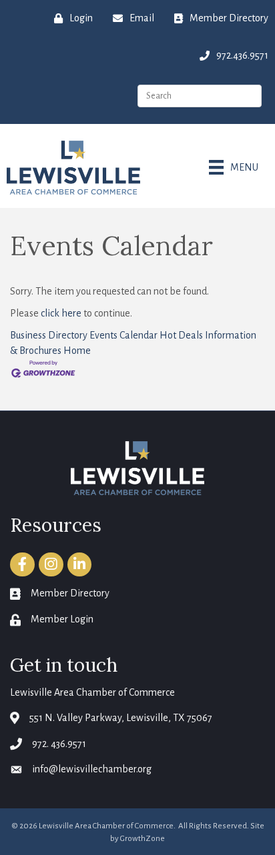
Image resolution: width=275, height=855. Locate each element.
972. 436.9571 (59, 743)
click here (61, 313)
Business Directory (48, 335)
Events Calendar (123, 335)
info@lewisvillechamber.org (92, 769)
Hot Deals (181, 335)
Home (77, 350)
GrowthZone (142, 838)
